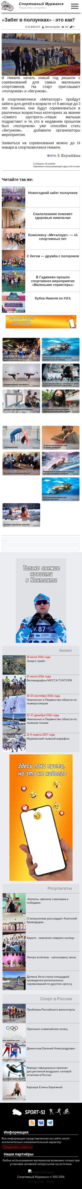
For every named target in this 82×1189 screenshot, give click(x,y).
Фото (51, 156)
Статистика (36, 1182)
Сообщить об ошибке (44, 163)
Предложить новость (17, 1147)
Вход (50, 1182)
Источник (75, 166)
